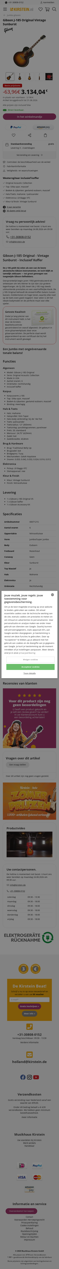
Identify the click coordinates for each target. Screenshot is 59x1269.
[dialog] (29, 634)
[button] (29, 673)
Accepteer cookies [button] (30, 667)
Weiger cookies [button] (30, 659)
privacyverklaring (27, 653)
